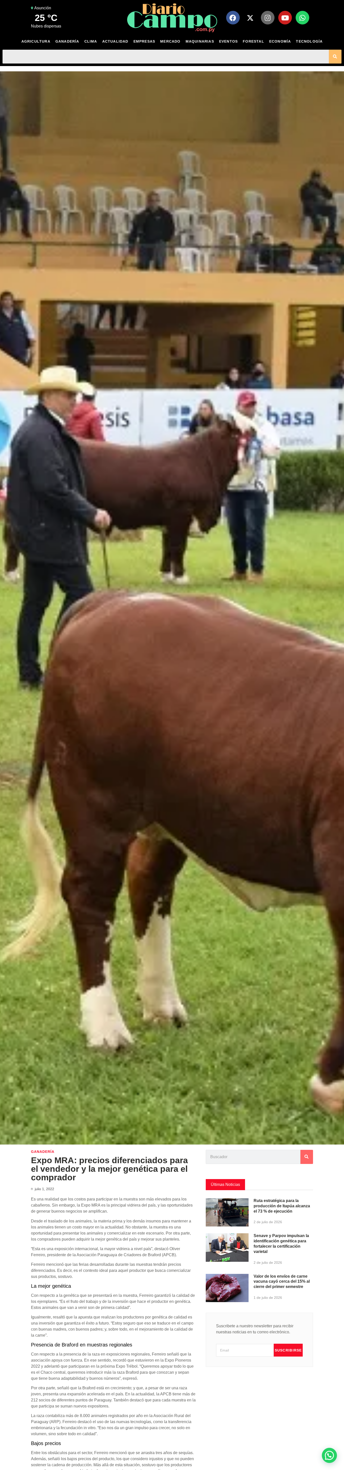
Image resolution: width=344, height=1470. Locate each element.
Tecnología (309, 41)
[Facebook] (233, 17)
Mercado (170, 41)
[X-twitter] (250, 17)
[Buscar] (335, 57)
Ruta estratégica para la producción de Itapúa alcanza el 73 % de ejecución (282, 1205)
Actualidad (115, 41)
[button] (329, 1455)
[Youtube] (285, 17)
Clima (90, 41)
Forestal (253, 41)
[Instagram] (267, 17)
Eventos (228, 41)
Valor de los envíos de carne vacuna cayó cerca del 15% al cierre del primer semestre (282, 1281)
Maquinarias (200, 41)
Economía (280, 41)
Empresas (144, 41)
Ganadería (67, 41)
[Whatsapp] (302, 17)
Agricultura (35, 41)
